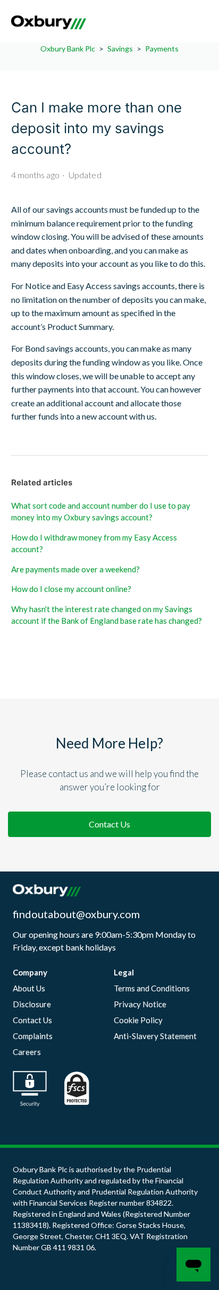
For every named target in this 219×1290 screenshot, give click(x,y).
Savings (120, 48)
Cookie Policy (138, 1020)
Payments (162, 48)
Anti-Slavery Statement (155, 1036)
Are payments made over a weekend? (75, 569)
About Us (29, 988)
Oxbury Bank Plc (67, 48)
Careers (27, 1052)
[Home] (49, 26)
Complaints (33, 1036)
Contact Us (109, 824)
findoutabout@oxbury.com (76, 914)
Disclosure (32, 1004)
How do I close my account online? (71, 589)
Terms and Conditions (152, 988)
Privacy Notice (140, 1004)
